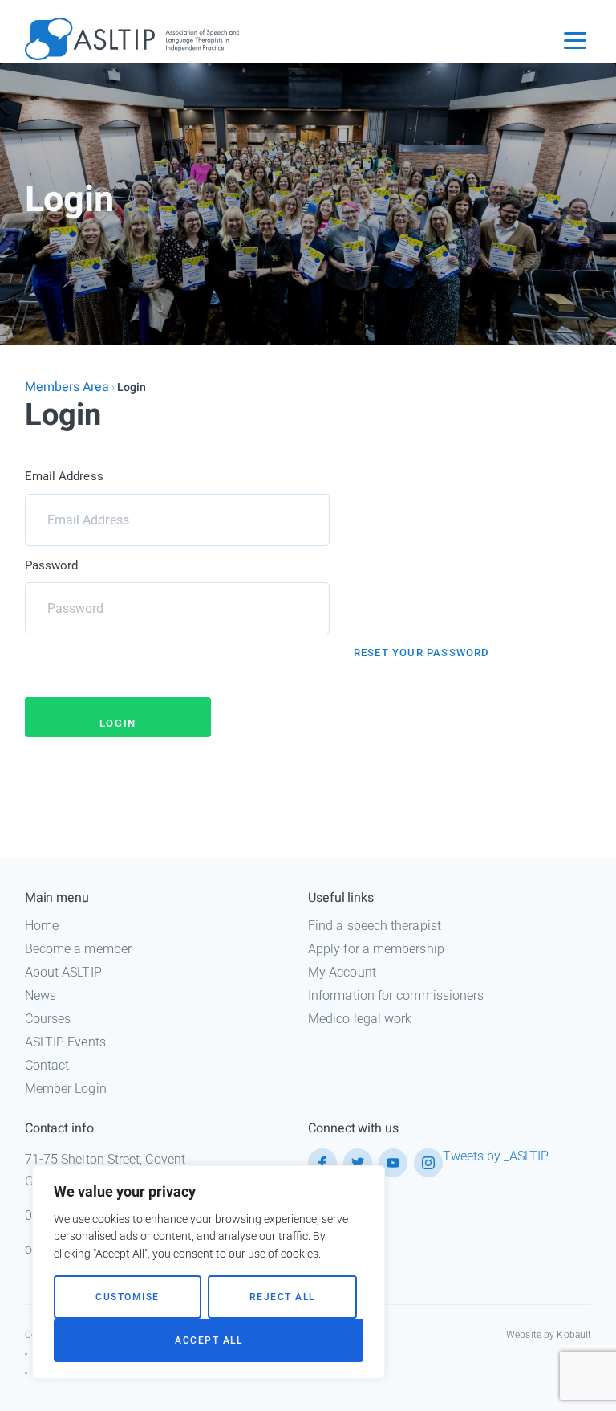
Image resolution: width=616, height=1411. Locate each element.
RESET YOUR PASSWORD (421, 652)
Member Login (66, 1088)
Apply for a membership (376, 948)
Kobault (574, 1334)
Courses (48, 1018)
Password (52, 565)
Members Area (67, 387)
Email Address (64, 476)
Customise (127, 1297)
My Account (342, 972)
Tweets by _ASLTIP (496, 1156)
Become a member (78, 948)
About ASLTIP (63, 972)
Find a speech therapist (374, 925)
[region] (208, 1272)
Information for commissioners (396, 995)
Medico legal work (359, 1018)
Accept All (208, 1340)
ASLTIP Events (65, 1042)
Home (42, 925)
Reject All (282, 1297)
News (40, 995)
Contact (47, 1065)
